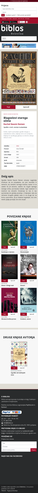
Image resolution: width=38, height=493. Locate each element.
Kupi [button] (8, 107)
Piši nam (27, 18)
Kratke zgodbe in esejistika (11, 114)
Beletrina (22, 487)
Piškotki (3, 490)
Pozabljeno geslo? (10, 15)
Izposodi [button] (26, 107)
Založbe (9, 18)
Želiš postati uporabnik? (24, 15)
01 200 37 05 (8, 421)
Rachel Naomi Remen (14, 124)
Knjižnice (4, 18)
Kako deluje (21, 18)
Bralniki (15, 18)
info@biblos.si (8, 423)
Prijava (34, 450)
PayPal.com (29, 405)
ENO (17, 146)
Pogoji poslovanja (12, 490)
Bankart (4, 407)
